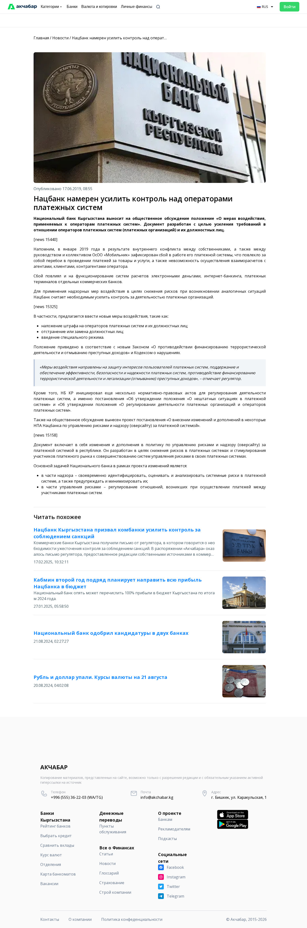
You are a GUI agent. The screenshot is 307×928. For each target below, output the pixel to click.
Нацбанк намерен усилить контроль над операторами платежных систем (142, 38)
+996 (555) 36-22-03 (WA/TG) (77, 797)
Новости (60, 38)
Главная (41, 38)
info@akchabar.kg (157, 797)
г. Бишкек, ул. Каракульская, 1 (239, 797)
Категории (50, 7)
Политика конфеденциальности (131, 919)
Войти (289, 6)
